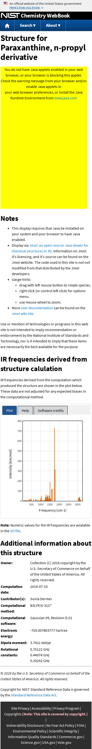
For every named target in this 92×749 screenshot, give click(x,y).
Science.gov (30, 742)
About (51, 25)
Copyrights (12, 714)
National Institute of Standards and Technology (10, 16)
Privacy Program (66, 708)
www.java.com (65, 97)
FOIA (80, 725)
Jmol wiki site (22, 313)
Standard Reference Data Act (33, 695)
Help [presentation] (25, 410)
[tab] (9, 410)
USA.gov (48, 742)
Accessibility (41, 708)
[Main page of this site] (7, 25)
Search (26, 25)
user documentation (37, 307)
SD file (15, 530)
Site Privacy (20, 708)
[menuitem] (7, 25)
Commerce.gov (71, 736)
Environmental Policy (29, 731)
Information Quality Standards (32, 736)
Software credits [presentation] (51, 410)
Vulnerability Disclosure (25, 725)
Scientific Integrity (63, 731)
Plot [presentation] (9, 410)
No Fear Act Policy (60, 725)
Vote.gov (64, 742)
